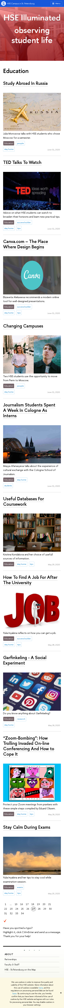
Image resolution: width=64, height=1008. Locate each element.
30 (50, 908)
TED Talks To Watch (22, 162)
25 (22, 908)
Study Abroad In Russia (25, 83)
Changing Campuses (23, 326)
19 (38, 904)
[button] (24, 950)
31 (5, 913)
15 (16, 904)
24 (16, 908)
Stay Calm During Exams (26, 827)
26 (27, 908)
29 (44, 908)
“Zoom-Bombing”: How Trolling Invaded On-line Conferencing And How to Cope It (28, 746)
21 (49, 904)
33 (16, 913)
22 (5, 908)
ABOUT (9, 954)
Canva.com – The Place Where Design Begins (25, 244)
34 (22, 913)
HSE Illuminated (32, 17)
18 (32, 904)
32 (11, 913)
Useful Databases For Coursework (23, 501)
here (41, 988)
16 (21, 904)
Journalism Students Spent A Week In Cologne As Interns (29, 410)
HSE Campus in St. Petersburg (20, 3)
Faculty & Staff (12, 964)
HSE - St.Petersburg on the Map (20, 969)
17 (27, 904)
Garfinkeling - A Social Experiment (24, 660)
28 (39, 908)
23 (11, 908)
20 (44, 904)
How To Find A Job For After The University (30, 580)
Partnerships (10, 959)
